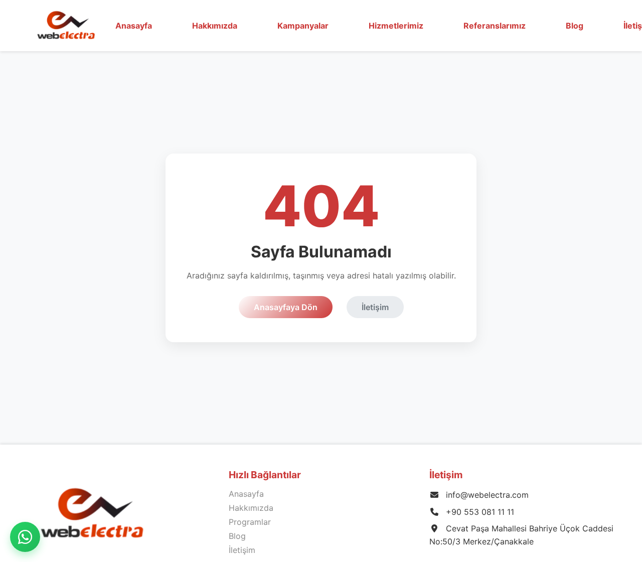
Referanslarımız (494, 26)
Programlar (250, 522)
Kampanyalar (303, 26)
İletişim (375, 307)
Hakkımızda (251, 508)
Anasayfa (133, 26)
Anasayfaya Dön (285, 307)
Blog (574, 26)
